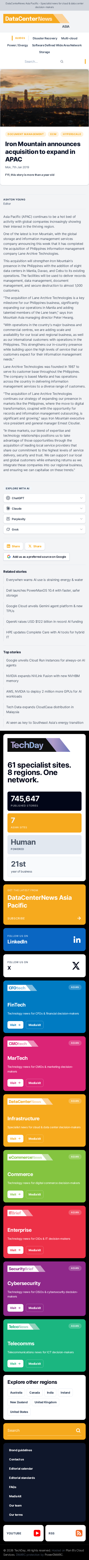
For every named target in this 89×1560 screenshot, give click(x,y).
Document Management (26, 134)
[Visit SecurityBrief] (30, 1269)
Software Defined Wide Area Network (57, 45)
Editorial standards (22, 1477)
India (50, 1392)
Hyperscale (72, 134)
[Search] (61, 61)
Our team (15, 1505)
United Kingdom (46, 1402)
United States (19, 1411)
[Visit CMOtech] (30, 1043)
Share (16, 546)
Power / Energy (17, 45)
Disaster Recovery (45, 38)
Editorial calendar (21, 1468)
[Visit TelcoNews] (30, 1326)
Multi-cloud (69, 38)
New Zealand (19, 1402)
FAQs (12, 1487)
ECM (53, 134)
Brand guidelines (20, 1450)
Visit (13, 1025)
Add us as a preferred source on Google (39, 556)
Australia (16, 1392)
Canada (34, 1392)
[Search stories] (78, 1430)
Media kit (35, 1025)
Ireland (65, 1392)
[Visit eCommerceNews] (30, 1157)
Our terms (16, 1514)
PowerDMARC (54, 1554)
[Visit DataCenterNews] (30, 1101)
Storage (44, 52)
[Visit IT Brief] (30, 1213)
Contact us (16, 1459)
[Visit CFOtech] (30, 988)
